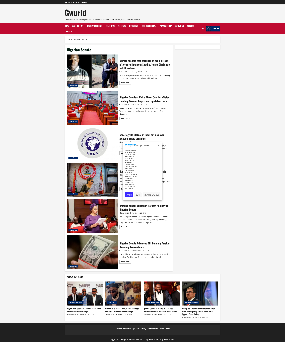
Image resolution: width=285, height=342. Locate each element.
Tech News (122, 26)
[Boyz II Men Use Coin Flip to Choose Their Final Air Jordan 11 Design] (85, 293)
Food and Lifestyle (149, 26)
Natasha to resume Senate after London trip (92, 180)
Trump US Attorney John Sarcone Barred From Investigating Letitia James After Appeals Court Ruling (198, 311)
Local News (110, 26)
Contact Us (179, 26)
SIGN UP (216, 28)
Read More (126, 83)
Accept (129, 195)
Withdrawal (153, 329)
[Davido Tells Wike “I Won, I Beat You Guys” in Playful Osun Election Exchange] (123, 293)
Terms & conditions (123, 329)
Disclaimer (165, 329)
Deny (138, 195)
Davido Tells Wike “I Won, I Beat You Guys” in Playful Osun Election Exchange (122, 310)
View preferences (151, 195)
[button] (159, 145)
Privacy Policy (166, 26)
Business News (77, 26)
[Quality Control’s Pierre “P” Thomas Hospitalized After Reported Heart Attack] (162, 293)
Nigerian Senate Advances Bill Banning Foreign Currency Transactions (92, 252)
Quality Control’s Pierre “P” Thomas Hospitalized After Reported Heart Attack (160, 310)
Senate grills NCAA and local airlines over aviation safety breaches (92, 144)
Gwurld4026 (125, 72)
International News (94, 26)
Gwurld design (155, 339)
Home (67, 26)
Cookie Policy (140, 329)
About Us (190, 26)
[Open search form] (203, 29)
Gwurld (75, 12)
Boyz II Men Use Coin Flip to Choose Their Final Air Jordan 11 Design (84, 310)
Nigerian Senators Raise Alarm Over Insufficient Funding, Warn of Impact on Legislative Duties (92, 108)
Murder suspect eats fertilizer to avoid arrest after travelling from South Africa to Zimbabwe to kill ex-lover (92, 71)
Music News (133, 26)
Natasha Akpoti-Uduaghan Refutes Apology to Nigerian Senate (92, 216)
